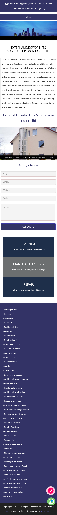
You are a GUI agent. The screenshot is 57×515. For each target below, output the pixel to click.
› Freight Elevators (11, 427)
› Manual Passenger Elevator (15, 405)
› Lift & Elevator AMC (12, 475)
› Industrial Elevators (12, 401)
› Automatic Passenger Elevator (16, 410)
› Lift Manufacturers (11, 457)
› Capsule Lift (8, 371)
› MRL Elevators (10, 358)
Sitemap (6, 511)
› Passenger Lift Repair (12, 462)
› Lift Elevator (8, 449)
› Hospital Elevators (11, 349)
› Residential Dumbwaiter (14, 392)
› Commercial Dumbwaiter (14, 414)
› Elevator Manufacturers (14, 453)
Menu (28, 17)
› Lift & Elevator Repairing (14, 471)
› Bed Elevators (9, 353)
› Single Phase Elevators (13, 444)
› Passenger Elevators (12, 345)
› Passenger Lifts (10, 310)
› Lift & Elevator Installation (14, 484)
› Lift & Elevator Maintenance (15, 479)
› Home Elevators (10, 384)
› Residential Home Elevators (15, 379)
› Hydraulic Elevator (11, 423)
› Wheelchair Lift (10, 431)
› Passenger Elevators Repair (15, 466)
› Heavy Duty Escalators (13, 418)
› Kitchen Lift (8, 331)
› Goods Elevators (10, 362)
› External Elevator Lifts (13, 492)
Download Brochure (23, 9)
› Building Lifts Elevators (13, 375)
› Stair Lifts (7, 497)
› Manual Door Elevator (13, 488)
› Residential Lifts (10, 327)
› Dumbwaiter (9, 336)
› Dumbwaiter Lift (10, 340)
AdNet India (45, 511)
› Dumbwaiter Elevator (13, 397)
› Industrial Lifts (9, 436)
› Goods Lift (8, 318)
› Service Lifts (8, 440)
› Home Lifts (8, 323)
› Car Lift (6, 366)
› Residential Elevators (12, 388)
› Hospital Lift (8, 314)
